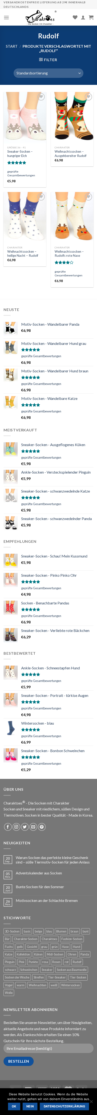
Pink (21, 962)
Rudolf (77, 962)
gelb (20, 947)
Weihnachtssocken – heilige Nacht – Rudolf (22, 254)
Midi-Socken (55, 954)
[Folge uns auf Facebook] (8, 827)
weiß (54, 985)
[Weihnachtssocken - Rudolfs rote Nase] (72, 217)
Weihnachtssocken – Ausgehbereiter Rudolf (70, 154)
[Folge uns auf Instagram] (16, 827)
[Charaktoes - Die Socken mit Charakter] (41, 17)
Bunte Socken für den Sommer (40, 886)
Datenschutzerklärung (64, 1106)
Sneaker (47, 970)
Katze (8, 954)
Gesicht (32, 947)
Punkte (33, 962)
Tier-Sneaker (57, 977)
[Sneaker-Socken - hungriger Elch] (25, 117)
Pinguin (10, 962)
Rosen (56, 962)
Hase (65, 947)
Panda (85, 954)
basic (27, 931)
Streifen (39, 977)
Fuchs (9, 947)
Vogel (8, 985)
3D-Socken (12, 931)
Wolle (9, 993)
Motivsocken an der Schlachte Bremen (47, 900)
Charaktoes (49, 939)
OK (14, 1106)
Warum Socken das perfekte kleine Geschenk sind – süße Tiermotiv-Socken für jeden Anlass (53, 859)
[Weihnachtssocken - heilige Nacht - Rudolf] (25, 217)
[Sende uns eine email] (33, 827)
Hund (76, 947)
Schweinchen (28, 970)
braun (74, 931)
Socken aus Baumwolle (72, 970)
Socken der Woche (17, 977)
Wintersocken (70, 985)
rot (67, 962)
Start (12, 46)
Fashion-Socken (71, 939)
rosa (45, 962)
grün (55, 947)
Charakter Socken (25, 939)
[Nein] (91, 1103)
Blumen (61, 931)
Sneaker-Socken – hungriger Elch (20, 154)
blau (49, 931)
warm (20, 985)
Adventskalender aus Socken (39, 873)
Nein (30, 1106)
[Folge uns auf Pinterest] (42, 827)
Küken (38, 954)
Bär (7, 939)
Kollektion (23, 954)
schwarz (10, 970)
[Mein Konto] (83, 17)
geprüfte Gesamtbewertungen (21, 173)
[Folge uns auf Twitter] (25, 827)
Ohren (72, 954)
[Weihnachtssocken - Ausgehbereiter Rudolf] (72, 117)
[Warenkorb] (91, 17)
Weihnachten (37, 985)
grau (44, 947)
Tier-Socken (78, 977)
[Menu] (6, 17)
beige (38, 931)
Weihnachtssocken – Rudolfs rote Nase (69, 254)
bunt (86, 931)
